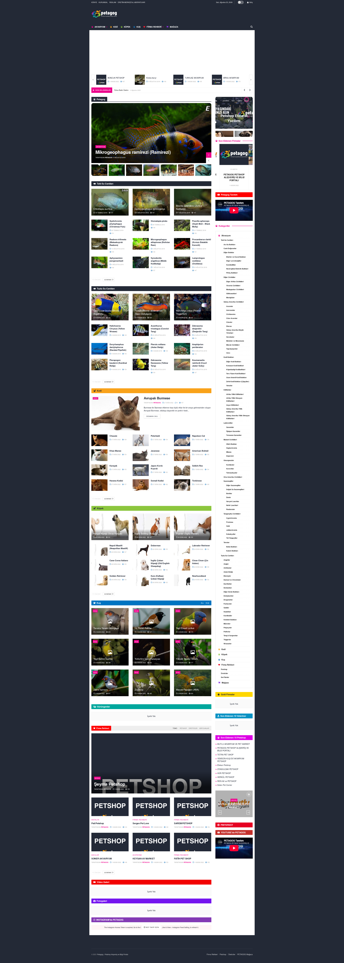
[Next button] (251, 80)
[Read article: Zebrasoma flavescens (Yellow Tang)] (141, 364)
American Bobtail (200, 450)
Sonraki (108, 280)
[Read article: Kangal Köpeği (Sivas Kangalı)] (110, 526)
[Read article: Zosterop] (151, 683)
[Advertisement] (172, 54)
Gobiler (226, 607)
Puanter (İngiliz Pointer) (187, 533)
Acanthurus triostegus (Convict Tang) (160, 328)
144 (153, 338)
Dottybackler (229, 596)
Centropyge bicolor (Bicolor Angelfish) (106, 312)
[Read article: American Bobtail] (182, 455)
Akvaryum (100, 26)
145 (125, 335)
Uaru (228, 353)
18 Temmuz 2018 (101, 213)
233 (109, 632)
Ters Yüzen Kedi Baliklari (235, 373)
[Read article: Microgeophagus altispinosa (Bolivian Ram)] (141, 244)
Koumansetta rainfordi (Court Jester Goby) (199, 363)
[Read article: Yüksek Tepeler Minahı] (192, 652)
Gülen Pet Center (224, 785)
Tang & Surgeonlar (231, 635)
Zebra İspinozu (100, 689)
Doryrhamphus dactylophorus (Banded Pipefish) (118, 347)
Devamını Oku (153, 415)
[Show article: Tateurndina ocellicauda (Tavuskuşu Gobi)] (99, 170)
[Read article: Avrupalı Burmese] (115, 413)
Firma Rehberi (154, 26)
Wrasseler (228, 643)
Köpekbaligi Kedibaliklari (235, 369)
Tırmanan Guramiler (234, 435)
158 (125, 439)
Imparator (230, 456)
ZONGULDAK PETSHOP (227, 769)
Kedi (115, 26)
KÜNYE (94, 2)
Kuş (138, 26)
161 (195, 252)
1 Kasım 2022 (114, 81)
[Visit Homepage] (104, 14)
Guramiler (230, 427)
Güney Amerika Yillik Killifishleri (234, 410)
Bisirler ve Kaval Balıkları (236, 257)
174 (191, 632)
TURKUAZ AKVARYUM (117, 77)
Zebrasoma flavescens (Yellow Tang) (159, 363)
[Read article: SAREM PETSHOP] (192, 806)
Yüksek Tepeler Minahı (187, 658)
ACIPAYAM (137, 855)
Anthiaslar (228, 568)
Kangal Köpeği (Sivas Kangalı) (107, 533)
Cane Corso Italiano (119, 560)
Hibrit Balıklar (231, 444)
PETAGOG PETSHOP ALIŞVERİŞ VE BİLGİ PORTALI (233, 749)
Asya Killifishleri (232, 405)
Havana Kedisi (116, 480)
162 (166, 472)
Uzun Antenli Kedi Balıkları (236, 377)
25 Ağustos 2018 (200, 267)
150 (195, 233)
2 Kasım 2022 (100, 632)
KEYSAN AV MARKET (144, 858)
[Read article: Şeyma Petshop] (151, 763)
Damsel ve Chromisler (232, 580)
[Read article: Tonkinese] (182, 485)
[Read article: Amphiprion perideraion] (182, 349)
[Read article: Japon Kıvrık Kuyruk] (141, 470)
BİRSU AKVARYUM (154, 77)
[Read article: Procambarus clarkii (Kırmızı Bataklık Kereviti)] (182, 244)
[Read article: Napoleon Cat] (182, 440)
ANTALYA (95, 820)
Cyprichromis (231, 518)
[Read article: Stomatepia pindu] (141, 225)
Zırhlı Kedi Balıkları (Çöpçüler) (237, 381)
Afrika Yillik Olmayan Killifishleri (234, 399)
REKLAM (112, 2)
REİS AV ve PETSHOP (226, 781)
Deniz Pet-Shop (229, 77)
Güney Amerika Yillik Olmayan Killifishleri (238, 417)
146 (153, 227)
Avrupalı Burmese (157, 398)
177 (191, 662)
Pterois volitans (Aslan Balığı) (158, 346)
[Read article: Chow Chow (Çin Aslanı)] (182, 565)
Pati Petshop (97, 823)
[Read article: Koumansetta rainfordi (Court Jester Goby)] (182, 364)
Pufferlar (227, 631)
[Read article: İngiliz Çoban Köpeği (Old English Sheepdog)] (141, 565)
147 (111, 213)
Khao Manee (115, 450)
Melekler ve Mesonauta (235, 341)
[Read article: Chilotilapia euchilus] (110, 202)
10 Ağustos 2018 (117, 249)
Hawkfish (227, 611)
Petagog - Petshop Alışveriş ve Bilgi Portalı (112, 954)
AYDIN (97, 778)
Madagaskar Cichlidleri (235, 289)
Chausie (113, 435)
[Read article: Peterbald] (141, 440)
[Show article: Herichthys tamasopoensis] (117, 170)
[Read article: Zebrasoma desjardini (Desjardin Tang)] (182, 330)
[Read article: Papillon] (178, 80)
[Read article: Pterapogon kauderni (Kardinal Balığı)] (99, 364)
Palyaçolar (228, 627)
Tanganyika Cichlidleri (232, 514)
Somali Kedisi (157, 480)
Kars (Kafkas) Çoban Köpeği (157, 577)
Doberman (156, 545)
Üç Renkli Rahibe (143, 628)
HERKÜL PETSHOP (225, 777)
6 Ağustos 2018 (117, 264)
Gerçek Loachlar (232, 501)
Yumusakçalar (231, 472)
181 (109, 537)
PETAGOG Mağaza (245, 954)
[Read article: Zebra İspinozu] (110, 683)
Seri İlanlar (204, 728)
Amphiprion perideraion (197, 346)
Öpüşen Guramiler (233, 431)
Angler (226, 564)
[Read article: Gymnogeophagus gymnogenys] (151, 202)
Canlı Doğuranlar (230, 248)
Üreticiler (193, 728)
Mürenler (227, 623)
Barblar (229, 493)
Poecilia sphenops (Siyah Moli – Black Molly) (201, 223)
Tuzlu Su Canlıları (227, 555)
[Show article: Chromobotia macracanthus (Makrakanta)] (151, 170)
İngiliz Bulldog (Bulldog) (146, 533)
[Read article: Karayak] (99, 470)
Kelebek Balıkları (230, 619)
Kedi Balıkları (229, 357)
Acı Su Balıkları (229, 244)
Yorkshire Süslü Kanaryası (147, 658)
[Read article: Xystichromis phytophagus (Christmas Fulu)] (99, 225)
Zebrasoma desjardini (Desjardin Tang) (200, 328)
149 (200, 81)
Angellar (227, 560)
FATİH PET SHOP (182, 858)
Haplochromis (231, 448)
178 (207, 439)
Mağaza (174, 26)
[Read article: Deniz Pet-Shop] (217, 80)
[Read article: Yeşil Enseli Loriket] (192, 621)
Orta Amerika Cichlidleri (233, 477)
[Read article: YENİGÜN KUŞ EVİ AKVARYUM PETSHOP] (234, 154)
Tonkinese (197, 480)
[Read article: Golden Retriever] (99, 580)
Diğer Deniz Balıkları (231, 592)
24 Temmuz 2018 (200, 249)
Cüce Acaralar (231, 318)
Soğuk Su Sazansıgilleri (235, 489)
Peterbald (155, 435)
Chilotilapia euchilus (102, 208)
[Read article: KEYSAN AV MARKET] (151, 842)
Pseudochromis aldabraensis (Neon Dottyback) (148, 312)
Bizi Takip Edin (152, 927)
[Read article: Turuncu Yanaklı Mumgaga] (110, 621)
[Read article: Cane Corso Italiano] (99, 565)
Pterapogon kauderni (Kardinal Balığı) (118, 363)
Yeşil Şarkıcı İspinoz (103, 658)
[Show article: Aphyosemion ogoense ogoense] (134, 170)
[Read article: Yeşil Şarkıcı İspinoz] (110, 652)
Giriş (251, 2)
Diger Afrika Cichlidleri (235, 281)
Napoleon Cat (198, 435)
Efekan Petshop (224, 765)
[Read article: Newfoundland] (182, 580)
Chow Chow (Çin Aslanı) (200, 562)
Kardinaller (228, 615)
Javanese (155, 450)
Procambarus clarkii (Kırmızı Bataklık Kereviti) (201, 242)
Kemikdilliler (231, 265)
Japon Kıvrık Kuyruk (157, 467)
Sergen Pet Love (141, 823)
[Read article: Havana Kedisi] (99, 485)
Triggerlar (227, 639)
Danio (228, 497)
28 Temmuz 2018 (158, 224)
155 (123, 81)
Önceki (97, 280)
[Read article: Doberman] (141, 550)
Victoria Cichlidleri (233, 285)
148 (166, 827)
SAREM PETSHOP (183, 823)
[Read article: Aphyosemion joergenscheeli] (99, 262)
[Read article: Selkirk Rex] (182, 470)
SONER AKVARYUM (101, 858)
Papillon (188, 77)
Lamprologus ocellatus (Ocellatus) (198, 260)
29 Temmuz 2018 (117, 230)
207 (109, 693)
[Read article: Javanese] (141, 455)
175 (161, 81)
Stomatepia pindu (159, 220)
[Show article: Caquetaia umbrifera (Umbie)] (186, 170)
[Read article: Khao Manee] (99, 455)
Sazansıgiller (228, 481)
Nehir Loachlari (232, 505)
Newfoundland (199, 575)
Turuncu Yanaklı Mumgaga (106, 628)
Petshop (183, 728)
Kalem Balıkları (232, 551)
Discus (229, 326)
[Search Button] (251, 26)
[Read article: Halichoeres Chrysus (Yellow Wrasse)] (99, 330)
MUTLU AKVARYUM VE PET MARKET (129, 90)
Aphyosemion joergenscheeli (116, 259)
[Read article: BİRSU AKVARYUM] (140, 80)
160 (150, 537)
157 (153, 270)
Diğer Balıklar (229, 252)
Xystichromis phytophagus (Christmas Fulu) (117, 223)
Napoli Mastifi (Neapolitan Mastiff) (119, 547)
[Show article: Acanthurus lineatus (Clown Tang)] (203, 170)
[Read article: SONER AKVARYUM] (110, 842)
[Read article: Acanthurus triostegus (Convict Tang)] (141, 330)
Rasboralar (230, 509)
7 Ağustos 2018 (184, 213)
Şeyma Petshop (109, 784)
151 (112, 233)
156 (208, 827)
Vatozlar (229, 385)
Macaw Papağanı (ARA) (187, 689)
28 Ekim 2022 (99, 537)
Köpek (127, 26)
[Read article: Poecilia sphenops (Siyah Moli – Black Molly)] (182, 225)
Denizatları (228, 588)
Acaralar (229, 306)
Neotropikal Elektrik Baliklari (237, 268)
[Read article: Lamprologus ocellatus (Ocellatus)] (182, 262)
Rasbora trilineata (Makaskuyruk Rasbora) (118, 242)
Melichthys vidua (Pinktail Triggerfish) (188, 312)
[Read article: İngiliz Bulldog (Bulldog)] (151, 526)
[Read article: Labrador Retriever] (182, 550)
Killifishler (227, 390)
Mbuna (228, 452)
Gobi (228, 526)
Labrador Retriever (201, 545)
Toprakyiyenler (232, 349)
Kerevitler (230, 468)
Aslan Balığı (228, 572)
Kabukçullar (231, 534)
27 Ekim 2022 (191, 81)
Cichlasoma (230, 314)
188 (109, 662)
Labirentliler (228, 423)
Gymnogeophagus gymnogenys (150, 208)
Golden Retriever (118, 575)
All (202, 603)
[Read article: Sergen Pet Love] (151, 806)
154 (153, 372)
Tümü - (175, 728)
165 (166, 582)
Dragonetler (228, 599)
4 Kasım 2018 (100, 317)
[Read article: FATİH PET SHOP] (192, 842)
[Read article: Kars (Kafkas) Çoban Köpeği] (141, 580)
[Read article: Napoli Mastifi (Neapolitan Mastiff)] (99, 550)
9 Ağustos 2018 (142, 213)
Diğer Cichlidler (229, 277)
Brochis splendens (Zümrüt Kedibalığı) (189, 207)
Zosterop (139, 689)
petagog (108, 157)
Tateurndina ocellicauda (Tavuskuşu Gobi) (132, 149)
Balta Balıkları (231, 546)
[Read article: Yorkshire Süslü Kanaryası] (151, 652)
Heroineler (230, 337)
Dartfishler (228, 584)
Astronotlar (230, 310)
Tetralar (227, 542)
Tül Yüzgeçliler (231, 538)
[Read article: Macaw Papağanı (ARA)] (192, 683)
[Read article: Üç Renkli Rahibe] (151, 621)
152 (195, 354)
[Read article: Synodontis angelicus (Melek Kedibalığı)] (141, 262)
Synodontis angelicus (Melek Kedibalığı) (158, 260)
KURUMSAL (103, 2)
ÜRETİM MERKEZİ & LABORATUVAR (131, 2)
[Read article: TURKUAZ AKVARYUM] (101, 80)
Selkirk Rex (197, 465)
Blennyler (227, 576)
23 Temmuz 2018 (200, 230)
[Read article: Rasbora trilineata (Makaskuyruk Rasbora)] (99, 244)
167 (125, 552)
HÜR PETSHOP (224, 773)
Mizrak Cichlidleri (232, 345)
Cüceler (229, 322)
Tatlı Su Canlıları (227, 240)
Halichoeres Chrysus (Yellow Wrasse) (117, 328)
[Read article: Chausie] (99, 440)
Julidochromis (231, 530)
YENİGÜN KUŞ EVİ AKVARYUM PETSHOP (234, 176)
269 (241, 811)
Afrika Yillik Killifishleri (234, 394)
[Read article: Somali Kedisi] (141, 485)
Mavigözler (230, 297)
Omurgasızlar (229, 460)
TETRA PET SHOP (225, 754)
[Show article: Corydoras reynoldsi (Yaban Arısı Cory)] (169, 170)
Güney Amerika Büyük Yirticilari (235, 331)
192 (150, 662)
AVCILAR (95, 855)
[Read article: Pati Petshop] (110, 806)
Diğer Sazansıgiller (233, 485)
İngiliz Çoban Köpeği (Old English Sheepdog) (160, 563)
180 (150, 693)
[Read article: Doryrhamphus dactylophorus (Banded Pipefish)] (99, 349)
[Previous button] (93, 80)
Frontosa (229, 522)
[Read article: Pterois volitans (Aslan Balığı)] (141, 349)
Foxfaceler (228, 604)
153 (150, 317)
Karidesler (230, 465)
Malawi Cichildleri (230, 439)
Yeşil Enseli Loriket (185, 628)
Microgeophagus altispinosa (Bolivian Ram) (160, 242)
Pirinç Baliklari (231, 273)
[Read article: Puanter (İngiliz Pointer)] (192, 526)
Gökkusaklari (231, 293)
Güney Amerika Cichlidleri (234, 302)
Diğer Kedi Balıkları (233, 361)
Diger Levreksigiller (233, 261)
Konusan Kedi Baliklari (235, 365)
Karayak (113, 465)
